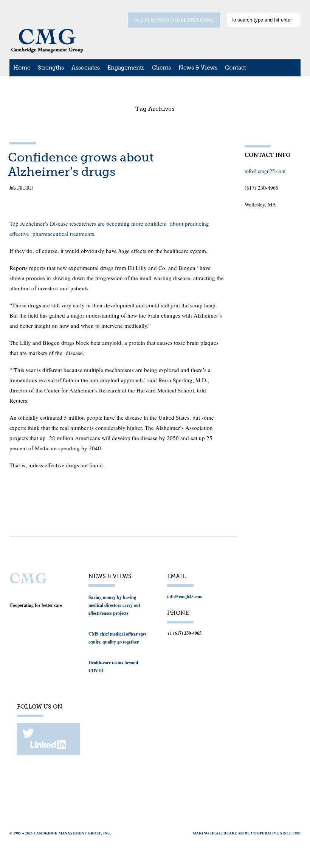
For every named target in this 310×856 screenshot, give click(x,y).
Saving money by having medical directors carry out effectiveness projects (114, 605)
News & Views (197, 67)
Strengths (51, 67)
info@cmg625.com (265, 171)
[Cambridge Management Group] (47, 50)
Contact (235, 67)
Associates (85, 67)
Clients (161, 67)
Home (21, 67)
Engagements (125, 67)
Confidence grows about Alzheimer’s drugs (81, 164)
